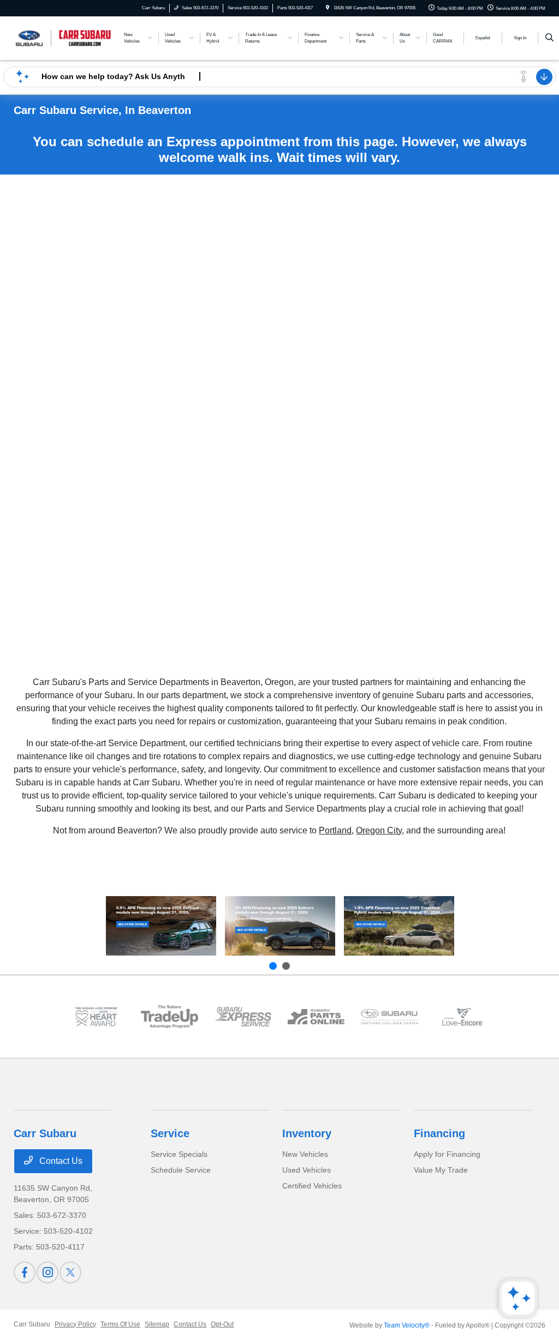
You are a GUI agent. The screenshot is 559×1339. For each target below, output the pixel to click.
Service (170, 1133)
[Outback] (161, 926)
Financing (439, 1133)
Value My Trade (441, 1170)
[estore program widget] (316, 1016)
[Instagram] (47, 1272)
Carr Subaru (32, 1324)
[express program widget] (243, 1016)
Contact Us (59, 1161)
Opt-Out (222, 1324)
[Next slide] (286, 966)
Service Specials (179, 1154)
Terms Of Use (120, 1324)
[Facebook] (24, 1272)
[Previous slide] (273, 966)
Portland (335, 830)
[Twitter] (70, 1272)
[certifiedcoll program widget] (389, 1016)
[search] (549, 38)
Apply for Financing (447, 1154)
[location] (327, 7)
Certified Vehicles (312, 1185)
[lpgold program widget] (96, 1016)
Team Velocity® (407, 1325)
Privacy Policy (75, 1324)
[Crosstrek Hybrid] (399, 926)
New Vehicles (305, 1154)
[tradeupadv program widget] (169, 1016)
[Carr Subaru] (63, 37)
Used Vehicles (306, 1170)
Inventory (306, 1133)
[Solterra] (280, 926)
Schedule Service (181, 1170)
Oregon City (379, 830)
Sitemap (157, 1324)
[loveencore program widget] (463, 1016)
